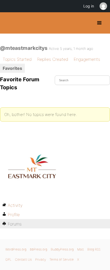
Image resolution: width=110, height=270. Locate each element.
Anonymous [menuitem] (103, 6)
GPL (8, 259)
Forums (15, 224)
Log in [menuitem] (88, 6)
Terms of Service (61, 259)
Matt (80, 249)
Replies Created (52, 59)
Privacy (40, 259)
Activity (15, 205)
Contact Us (23, 259)
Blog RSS (93, 249)
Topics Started (17, 59)
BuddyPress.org (8, 23)
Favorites (12, 68)
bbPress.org (38, 249)
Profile (14, 214)
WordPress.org (15, 249)
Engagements (87, 59)
